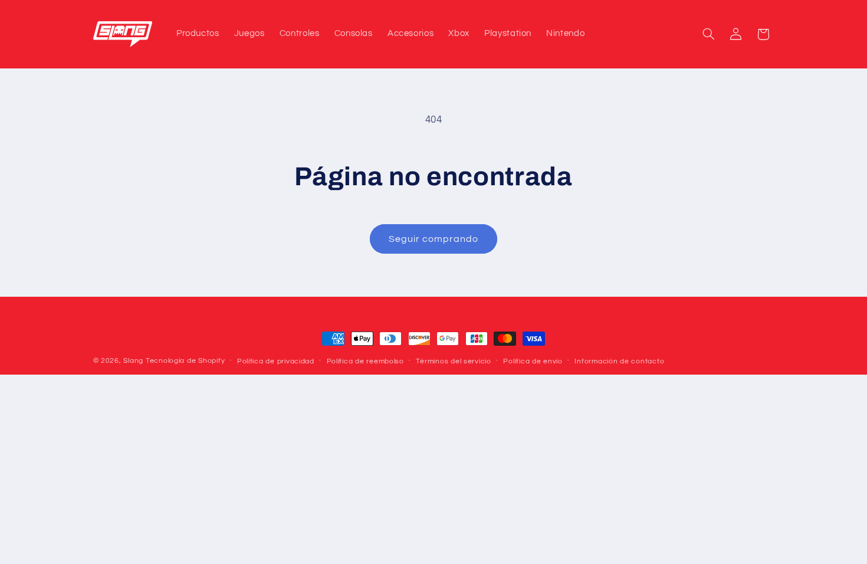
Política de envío (533, 361)
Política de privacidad (275, 361)
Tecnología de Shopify (185, 361)
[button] (708, 34)
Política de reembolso (365, 361)
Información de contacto (619, 361)
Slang (133, 361)
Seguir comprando (434, 239)
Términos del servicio (453, 361)
